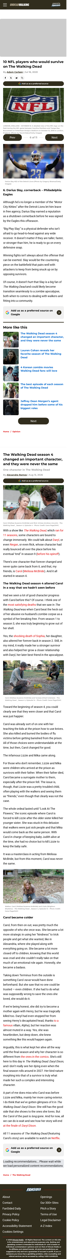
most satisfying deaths (21, 604)
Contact (7, 1202)
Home (6, 431)
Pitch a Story (48, 1208)
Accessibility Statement (17, 1226)
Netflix (55, 1138)
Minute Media (18, 1240)
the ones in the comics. (34, 1056)
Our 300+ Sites (49, 1202)
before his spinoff (48, 554)
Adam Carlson (15, 72)
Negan (14, 544)
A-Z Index (46, 1226)
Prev (12, 137)
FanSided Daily (11, 1208)
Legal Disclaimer (50, 1220)
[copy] (22, 78)
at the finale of (19, 1125)
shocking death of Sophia (29, 636)
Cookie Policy (10, 1220)
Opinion (16, 431)
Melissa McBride (34, 571)
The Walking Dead (21, 1175)
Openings (46, 1197)
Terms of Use (48, 1214)
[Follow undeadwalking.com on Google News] (59, 312)
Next (54, 137)
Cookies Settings (12, 1231)
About (6, 1197)
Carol (19, 571)
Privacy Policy (10, 1214)
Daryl (56, 539)
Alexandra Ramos (17, 474)
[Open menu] (5, 5)
